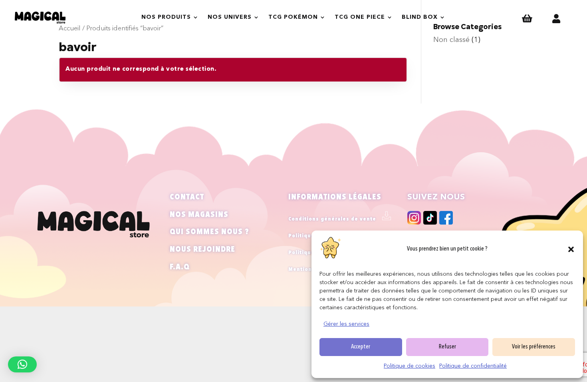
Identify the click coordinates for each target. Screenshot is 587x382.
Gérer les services (346, 324)
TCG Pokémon (293, 17)
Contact (187, 197)
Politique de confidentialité (473, 366)
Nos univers (230, 17)
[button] (571, 249)
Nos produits (166, 17)
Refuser (447, 347)
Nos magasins (199, 215)
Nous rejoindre (202, 250)
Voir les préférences (533, 347)
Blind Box (420, 17)
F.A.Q (180, 267)
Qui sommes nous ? (209, 232)
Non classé (451, 40)
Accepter (360, 347)
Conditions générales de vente (332, 219)
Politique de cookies (409, 366)
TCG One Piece (360, 17)
